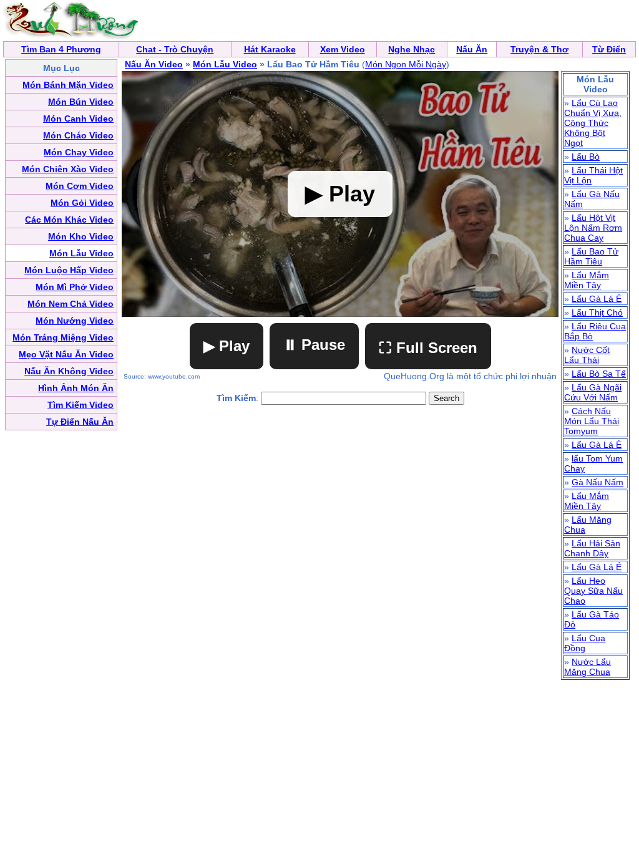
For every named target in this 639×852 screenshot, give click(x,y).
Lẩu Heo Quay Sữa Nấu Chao (593, 591)
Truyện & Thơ (539, 49)
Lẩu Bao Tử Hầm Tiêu (591, 256)
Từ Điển (609, 49)
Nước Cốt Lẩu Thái (587, 355)
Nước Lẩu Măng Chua (587, 667)
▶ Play (226, 345)
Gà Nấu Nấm (597, 482)
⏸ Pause (314, 344)
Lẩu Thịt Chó (597, 312)
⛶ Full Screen (428, 347)
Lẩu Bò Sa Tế (599, 374)
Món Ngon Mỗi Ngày (405, 64)
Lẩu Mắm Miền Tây (586, 280)
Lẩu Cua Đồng (584, 643)
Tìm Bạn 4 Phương (61, 49)
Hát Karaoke (270, 49)
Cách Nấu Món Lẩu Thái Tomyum (591, 421)
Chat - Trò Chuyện (174, 49)
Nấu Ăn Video (154, 64)
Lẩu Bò (586, 157)
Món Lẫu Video (225, 64)
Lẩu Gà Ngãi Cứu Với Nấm (593, 392)
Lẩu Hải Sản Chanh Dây (592, 548)
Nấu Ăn (471, 49)
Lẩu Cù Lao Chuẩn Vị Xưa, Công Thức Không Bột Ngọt (593, 123)
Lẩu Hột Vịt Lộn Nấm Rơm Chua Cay (593, 228)
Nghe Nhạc (411, 49)
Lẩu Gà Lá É (597, 299)
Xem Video (342, 49)
